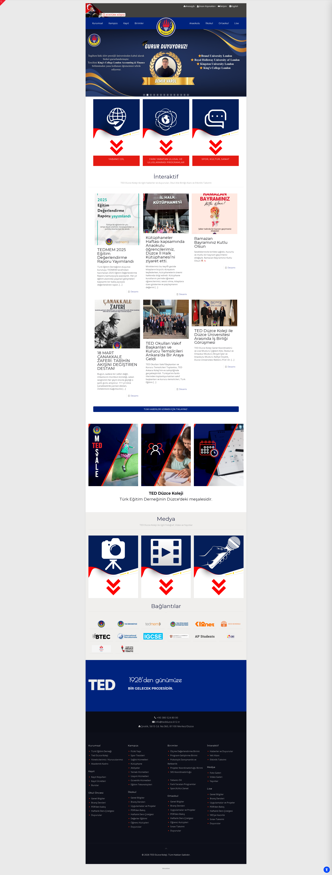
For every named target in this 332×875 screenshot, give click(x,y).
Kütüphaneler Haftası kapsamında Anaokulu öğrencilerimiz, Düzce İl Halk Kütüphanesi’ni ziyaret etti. (165, 249)
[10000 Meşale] (127, 648)
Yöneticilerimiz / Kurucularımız (107, 759)
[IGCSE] (153, 636)
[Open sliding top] (3, 3)
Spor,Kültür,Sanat (179, 788)
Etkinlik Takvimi (218, 759)
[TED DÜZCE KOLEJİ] (166, 27)
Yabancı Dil (176, 780)
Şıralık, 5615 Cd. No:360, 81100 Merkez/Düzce (167, 726)
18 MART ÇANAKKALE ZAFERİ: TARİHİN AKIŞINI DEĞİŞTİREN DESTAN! (117, 360)
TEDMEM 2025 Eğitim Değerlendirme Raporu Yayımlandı (115, 255)
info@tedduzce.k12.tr (167, 721)
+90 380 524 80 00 (167, 717)
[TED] (101, 624)
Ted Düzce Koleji (99, 755)
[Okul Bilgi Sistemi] (230, 636)
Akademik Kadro (99, 763)
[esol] (179, 636)
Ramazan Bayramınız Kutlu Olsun (210, 242)
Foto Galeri (215, 772)
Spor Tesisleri (138, 755)
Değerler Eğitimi (139, 818)
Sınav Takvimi (177, 826)
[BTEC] (101, 636)
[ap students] (204, 636)
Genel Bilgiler (98, 798)
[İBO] (127, 636)
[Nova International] (101, 648)
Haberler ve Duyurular (221, 751)
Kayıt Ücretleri (98, 781)
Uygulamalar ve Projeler (143, 805)
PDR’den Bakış (138, 810)
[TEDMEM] (153, 624)
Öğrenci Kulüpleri (140, 822)
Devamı (134, 291)
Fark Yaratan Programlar (183, 784)
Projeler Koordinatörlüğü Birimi (186, 767)
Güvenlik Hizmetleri (141, 780)
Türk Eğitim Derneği (101, 751)
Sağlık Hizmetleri (139, 759)
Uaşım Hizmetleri (140, 776)
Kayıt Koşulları (98, 776)
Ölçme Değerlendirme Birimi (185, 751)
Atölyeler (135, 767)
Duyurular (96, 815)
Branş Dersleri (98, 802)
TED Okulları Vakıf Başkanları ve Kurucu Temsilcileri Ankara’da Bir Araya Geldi (165, 351)
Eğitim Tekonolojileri (141, 784)
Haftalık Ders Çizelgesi (102, 810)
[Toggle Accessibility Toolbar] (326, 869)
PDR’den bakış (98, 806)
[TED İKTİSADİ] (179, 624)
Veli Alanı (214, 755)
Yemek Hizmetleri (140, 771)
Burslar (95, 785)
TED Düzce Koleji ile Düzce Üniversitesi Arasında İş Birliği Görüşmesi (213, 336)
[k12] (204, 624)
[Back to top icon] (166, 848)
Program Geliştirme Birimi (183, 755)
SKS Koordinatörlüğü (181, 771)
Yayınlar (214, 781)
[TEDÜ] (127, 624)
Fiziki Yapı (136, 751)
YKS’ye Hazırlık (217, 815)
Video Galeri (216, 776)
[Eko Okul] (230, 624)
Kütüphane (136, 763)
